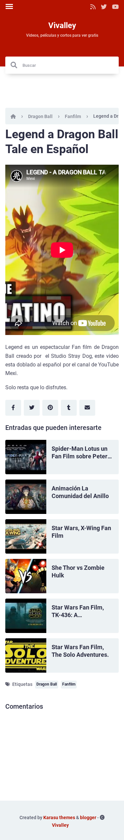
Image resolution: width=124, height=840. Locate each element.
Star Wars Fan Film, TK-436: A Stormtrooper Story (78, 611)
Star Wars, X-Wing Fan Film (81, 532)
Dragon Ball (40, 116)
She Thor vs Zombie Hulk (78, 571)
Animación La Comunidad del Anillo (80, 492)
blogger (88, 817)
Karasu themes (59, 817)
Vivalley (62, 25)
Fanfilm (73, 116)
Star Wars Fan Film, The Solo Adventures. (80, 651)
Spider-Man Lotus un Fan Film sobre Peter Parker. (79, 452)
